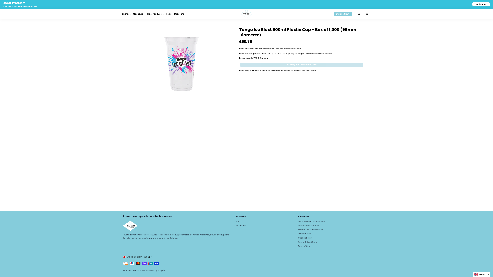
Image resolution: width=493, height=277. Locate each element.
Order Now (481, 4)
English (482, 274)
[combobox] (481, 274)
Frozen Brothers (137, 270)
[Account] (356, 14)
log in (248, 70)
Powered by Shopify (155, 270)
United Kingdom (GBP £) (138, 256)
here (299, 48)
